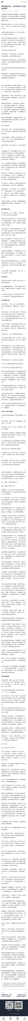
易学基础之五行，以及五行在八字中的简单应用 (6, 995)
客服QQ (10, 1018)
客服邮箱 (17, 1018)
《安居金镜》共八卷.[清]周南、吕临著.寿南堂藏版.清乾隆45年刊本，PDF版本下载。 (22, 995)
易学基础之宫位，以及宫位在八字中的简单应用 (13, 986)
